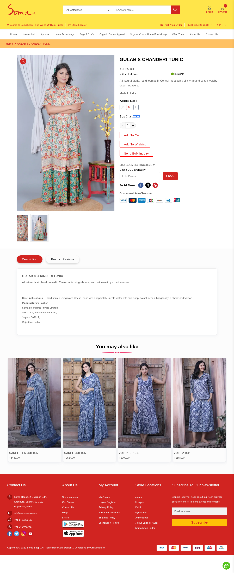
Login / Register (107, 502)
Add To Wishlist (135, 144)
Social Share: (128, 185)
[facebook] (141, 185)
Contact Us (68, 507)
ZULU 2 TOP (182, 453)
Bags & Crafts (86, 34)
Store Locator (79, 24)
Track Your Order (172, 24)
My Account (105, 497)
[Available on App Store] (73, 533)
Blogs (65, 512)
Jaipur (138, 497)
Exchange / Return (109, 522)
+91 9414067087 (23, 526)
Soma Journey (70, 497)
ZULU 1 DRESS (129, 453)
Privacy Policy (106, 507)
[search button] (175, 9)
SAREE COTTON (75, 453)
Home (9, 43)
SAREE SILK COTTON (23, 453)
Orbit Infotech (97, 547)
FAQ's (65, 517)
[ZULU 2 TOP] (199, 404)
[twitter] (148, 185)
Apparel (45, 34)
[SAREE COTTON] (89, 404)
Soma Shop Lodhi (145, 528)
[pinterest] (155, 185)
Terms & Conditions (109, 512)
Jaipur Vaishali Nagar (146, 522)
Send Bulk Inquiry (136, 153)
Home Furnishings (64, 34)
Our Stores (68, 502)
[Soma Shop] (22, 9)
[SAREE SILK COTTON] (34, 404)
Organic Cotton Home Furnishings (148, 34)
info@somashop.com (25, 513)
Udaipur (139, 502)
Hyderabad (141, 512)
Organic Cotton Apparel (112, 34)
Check (170, 176)
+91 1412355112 (23, 519)
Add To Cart (132, 135)
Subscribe (199, 522)
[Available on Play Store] (73, 524)
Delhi (138, 507)
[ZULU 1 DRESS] (144, 404)
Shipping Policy (107, 517)
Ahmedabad (142, 517)
